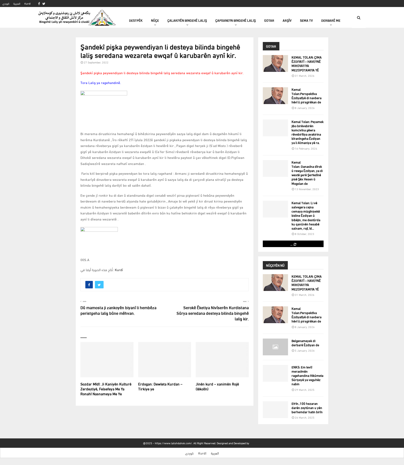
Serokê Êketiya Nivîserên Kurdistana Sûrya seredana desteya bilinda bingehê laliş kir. (213, 313)
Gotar (269, 20)
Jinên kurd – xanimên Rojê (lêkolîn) (217, 386)
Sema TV (306, 20)
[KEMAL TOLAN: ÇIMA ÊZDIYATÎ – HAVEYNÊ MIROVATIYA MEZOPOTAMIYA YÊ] (275, 63)
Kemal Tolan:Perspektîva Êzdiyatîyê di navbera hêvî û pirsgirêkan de (306, 96)
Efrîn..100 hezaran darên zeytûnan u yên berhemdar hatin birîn (307, 407)
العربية (16, 3)
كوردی (5, 3)
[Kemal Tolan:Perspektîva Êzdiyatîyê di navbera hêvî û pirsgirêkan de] (275, 95)
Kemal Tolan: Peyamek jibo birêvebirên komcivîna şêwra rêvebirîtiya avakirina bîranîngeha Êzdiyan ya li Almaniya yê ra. (308, 132)
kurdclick (255, 443)
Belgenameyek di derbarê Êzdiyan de (305, 342)
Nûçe (155, 20)
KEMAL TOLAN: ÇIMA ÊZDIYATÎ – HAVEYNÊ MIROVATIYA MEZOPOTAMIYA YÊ (307, 63)
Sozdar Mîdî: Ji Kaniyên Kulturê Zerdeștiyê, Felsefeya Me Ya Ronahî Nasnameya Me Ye (105, 388)
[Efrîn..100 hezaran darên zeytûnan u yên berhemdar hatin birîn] (275, 409)
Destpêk (136, 20)
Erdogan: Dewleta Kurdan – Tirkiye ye (160, 386)
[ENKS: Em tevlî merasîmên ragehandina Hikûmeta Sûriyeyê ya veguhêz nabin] (275, 373)
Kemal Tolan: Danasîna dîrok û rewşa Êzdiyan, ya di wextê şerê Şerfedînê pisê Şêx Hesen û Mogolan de (307, 173)
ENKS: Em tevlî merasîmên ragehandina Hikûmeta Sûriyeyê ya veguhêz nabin (307, 375)
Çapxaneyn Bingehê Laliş (235, 20)
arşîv (287, 20)
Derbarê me (330, 20)
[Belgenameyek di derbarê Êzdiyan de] (275, 347)
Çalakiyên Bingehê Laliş (187, 20)
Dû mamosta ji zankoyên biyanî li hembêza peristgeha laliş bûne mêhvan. (118, 310)
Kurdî (27, 3)
